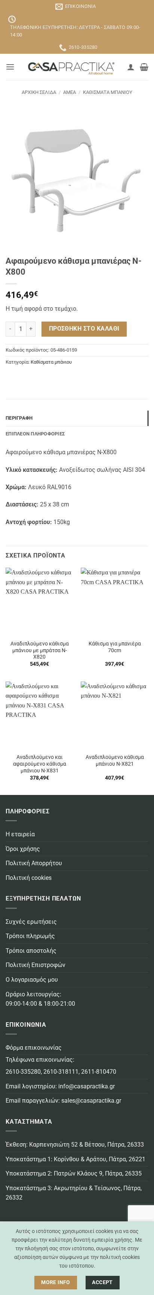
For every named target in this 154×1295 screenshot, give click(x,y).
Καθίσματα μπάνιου (107, 92)
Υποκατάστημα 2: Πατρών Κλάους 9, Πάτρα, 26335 (74, 1173)
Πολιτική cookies (29, 877)
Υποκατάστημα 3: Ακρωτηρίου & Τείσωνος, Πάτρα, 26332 (74, 1193)
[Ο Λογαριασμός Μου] (131, 67)
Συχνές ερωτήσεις (31, 921)
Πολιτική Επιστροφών (35, 965)
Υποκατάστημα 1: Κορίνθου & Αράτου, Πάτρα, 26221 (75, 1159)
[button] (10, 66)
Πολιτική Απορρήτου (34, 863)
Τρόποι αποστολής (31, 950)
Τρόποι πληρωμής (30, 936)
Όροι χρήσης (23, 848)
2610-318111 (60, 1071)
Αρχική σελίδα (39, 92)
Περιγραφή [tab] (19, 418)
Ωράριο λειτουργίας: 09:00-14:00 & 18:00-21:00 (40, 999)
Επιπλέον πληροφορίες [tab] (35, 434)
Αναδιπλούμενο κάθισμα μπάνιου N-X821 (115, 760)
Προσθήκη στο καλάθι (84, 328)
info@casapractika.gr (86, 1086)
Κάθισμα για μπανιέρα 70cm (115, 647)
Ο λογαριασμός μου (32, 979)
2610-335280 (23, 1071)
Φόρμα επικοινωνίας (34, 1047)
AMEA (69, 92)
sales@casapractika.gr (91, 1100)
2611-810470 (98, 1071)
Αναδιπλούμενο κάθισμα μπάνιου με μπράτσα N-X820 (39, 650)
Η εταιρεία (20, 834)
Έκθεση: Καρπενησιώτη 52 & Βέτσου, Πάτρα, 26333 (75, 1144)
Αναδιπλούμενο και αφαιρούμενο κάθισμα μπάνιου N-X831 (39, 763)
